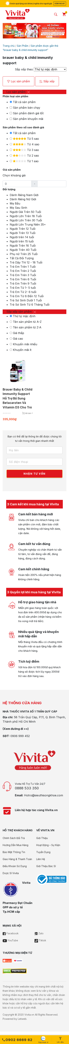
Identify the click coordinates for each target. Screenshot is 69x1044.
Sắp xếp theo (24, 69)
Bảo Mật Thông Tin (14, 852)
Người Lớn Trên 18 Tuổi (26, 216)
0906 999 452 (20, 736)
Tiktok (42, 940)
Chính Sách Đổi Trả (14, 838)
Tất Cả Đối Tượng (22, 258)
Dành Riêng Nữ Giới (23, 199)
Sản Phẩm (22, 45)
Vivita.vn (29, 1014)
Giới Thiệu (42, 838)
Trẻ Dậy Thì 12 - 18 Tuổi (26, 262)
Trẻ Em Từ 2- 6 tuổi (23, 292)
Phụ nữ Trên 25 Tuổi (24, 254)
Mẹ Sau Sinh (18, 207)
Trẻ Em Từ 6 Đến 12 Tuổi (27, 296)
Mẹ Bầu (15, 203)
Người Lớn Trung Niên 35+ (28, 224)
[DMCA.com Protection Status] (15, 970)
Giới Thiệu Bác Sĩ (46, 866)
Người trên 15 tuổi (22, 241)
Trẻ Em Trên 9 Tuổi (23, 283)
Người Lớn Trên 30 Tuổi (26, 220)
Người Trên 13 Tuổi (22, 233)
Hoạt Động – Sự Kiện (48, 845)
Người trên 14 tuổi (22, 237)
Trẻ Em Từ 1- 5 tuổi (23, 287)
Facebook (12, 933)
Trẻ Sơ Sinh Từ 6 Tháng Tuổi (29, 304)
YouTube (12, 940)
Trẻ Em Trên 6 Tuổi (23, 279)
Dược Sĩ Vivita (11, 873)
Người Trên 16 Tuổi (23, 245)
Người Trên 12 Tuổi (22, 228)
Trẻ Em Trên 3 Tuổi (23, 275)
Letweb (22, 1018)
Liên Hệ (40, 859)
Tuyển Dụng (43, 852)
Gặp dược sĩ (43, 1042)
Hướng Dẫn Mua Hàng (15, 845)
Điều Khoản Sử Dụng (15, 866)
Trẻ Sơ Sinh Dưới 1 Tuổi (26, 300)
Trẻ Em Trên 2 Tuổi (23, 271)
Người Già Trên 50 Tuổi (25, 212)
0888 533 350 (27, 788)
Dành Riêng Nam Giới (24, 195)
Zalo (41, 933)
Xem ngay (59, 3)
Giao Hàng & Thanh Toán (17, 859)
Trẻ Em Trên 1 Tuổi (23, 266)
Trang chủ (9, 45)
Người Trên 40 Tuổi (23, 250)
